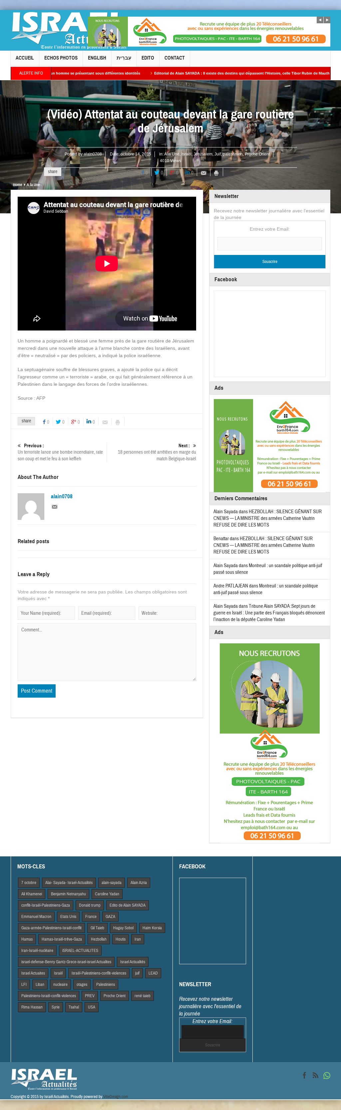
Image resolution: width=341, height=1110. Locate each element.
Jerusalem (202, 154)
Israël (186, 154)
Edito (148, 58)
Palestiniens (105, 984)
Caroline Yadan (107, 894)
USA (91, 1007)
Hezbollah (99, 939)
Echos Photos (61, 58)
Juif (217, 154)
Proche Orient (257, 154)
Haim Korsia (152, 928)
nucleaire (60, 984)
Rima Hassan (32, 1007)
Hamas (27, 939)
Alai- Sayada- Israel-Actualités (69, 882)
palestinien (233, 154)
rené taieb (143, 996)
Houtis (121, 939)
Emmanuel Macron (36, 916)
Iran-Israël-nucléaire (37, 950)
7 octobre (28, 882)
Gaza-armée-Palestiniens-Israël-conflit (51, 928)
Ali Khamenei (31, 894)
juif (137, 973)
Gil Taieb (97, 928)
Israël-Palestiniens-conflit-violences (99, 973)
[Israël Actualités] (69, 30)
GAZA (110, 916)
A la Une (171, 154)
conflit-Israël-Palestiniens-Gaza (45, 905)
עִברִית (124, 58)
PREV (90, 996)
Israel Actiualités (132, 962)
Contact (175, 58)
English (97, 58)
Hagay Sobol (123, 928)
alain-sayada (112, 882)
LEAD (153, 973)
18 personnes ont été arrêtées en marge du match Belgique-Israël (157, 452)
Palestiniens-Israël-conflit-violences (48, 996)
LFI (24, 984)
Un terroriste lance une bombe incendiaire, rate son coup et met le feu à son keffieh (60, 452)
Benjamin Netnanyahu (68, 894)
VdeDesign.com (115, 1096)
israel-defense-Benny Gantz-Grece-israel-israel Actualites (66, 962)
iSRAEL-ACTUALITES (80, 950)
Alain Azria (139, 882)
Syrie (56, 1007)
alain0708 (93, 154)
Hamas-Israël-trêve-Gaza (62, 939)
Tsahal (74, 1007)
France (91, 916)
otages (82, 984)
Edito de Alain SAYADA (128, 905)
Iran (138, 939)
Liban (40, 984)
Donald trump (90, 905)
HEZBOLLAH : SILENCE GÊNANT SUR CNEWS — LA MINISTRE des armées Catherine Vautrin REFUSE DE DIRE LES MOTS (267, 518)
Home (17, 184)
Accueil (25, 58)
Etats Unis (68, 916)
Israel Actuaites (33, 973)
